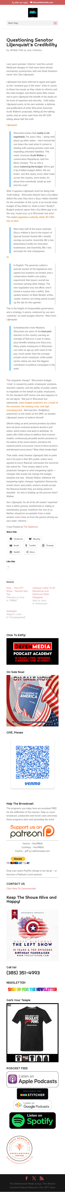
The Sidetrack (31, 527)
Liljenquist (11, 125)
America (37, 50)
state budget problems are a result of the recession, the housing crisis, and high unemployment (32, 406)
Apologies (11, 611)
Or (7, 257)
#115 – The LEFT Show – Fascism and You (17, 591)
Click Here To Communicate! (21, 888)
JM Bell (13, 50)
